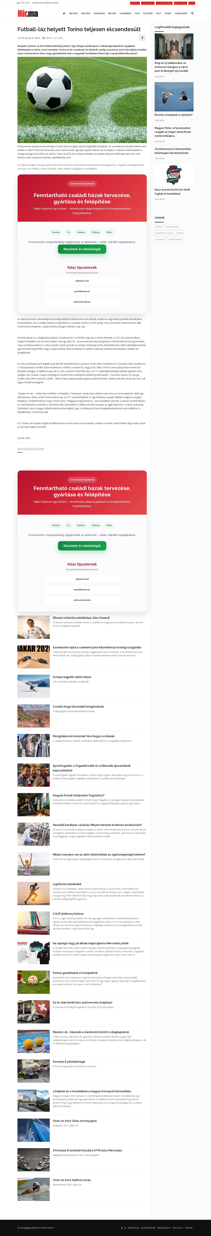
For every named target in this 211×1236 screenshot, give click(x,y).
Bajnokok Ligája (164, 233)
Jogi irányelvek (148, 1228)
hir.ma (27, 1228)
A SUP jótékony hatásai (68, 913)
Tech (137, 13)
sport (159, 227)
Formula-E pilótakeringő (69, 1061)
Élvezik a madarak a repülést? (174, 114)
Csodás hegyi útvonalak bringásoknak (78, 706)
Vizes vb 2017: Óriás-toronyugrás (75, 1120)
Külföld (85, 13)
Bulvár (112, 13)
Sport (168, 13)
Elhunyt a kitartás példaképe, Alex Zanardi (81, 617)
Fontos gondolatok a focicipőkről (75, 972)
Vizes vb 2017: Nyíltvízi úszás (72, 1180)
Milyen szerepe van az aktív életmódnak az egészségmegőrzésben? (99, 854)
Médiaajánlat (164, 1228)
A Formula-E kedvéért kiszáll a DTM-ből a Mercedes (87, 1150)
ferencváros (175, 239)
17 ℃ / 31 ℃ (24, 3)
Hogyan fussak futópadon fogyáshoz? (79, 795)
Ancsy (28, 37)
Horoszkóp (181, 13)
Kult (158, 13)
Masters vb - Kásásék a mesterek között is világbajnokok (91, 1032)
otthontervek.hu (82, 302)
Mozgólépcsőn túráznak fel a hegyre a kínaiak (84, 736)
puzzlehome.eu (82, 291)
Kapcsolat (178, 1228)
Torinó (180, 233)
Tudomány (125, 13)
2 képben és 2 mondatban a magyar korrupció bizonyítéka (92, 1091)
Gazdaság (99, 13)
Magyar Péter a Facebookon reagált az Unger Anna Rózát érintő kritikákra (173, 131)
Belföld (73, 13)
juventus (160, 239)
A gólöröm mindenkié (67, 884)
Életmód (148, 13)
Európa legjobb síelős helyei (72, 677)
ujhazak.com (82, 280)
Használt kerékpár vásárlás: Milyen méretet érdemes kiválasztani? (97, 825)
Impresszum (133, 1228)
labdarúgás (172, 227)
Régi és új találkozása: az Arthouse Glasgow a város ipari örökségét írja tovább (171, 66)
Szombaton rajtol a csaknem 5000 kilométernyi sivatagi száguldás (97, 647)
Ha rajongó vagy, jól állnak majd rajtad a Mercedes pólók (91, 943)
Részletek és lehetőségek (82, 249)
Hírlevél (189, 1228)
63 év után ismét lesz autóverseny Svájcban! (82, 1002)
